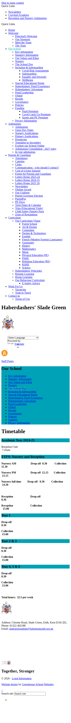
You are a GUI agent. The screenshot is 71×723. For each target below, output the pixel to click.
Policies (19, 105)
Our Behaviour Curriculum (30, 280)
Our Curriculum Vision (27, 220)
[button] (16, 24)
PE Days (20, 202)
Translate (19, 343)
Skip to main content (12, 2)
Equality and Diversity (34, 76)
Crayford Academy (18, 15)
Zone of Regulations (26, 214)
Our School (14, 48)
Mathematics (29, 248)
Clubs (18, 164)
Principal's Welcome (26, 36)
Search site (7, 693)
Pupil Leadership (24, 92)
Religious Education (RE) (36, 261)
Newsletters (14, 11)
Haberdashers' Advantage (29, 89)
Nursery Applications (26, 133)
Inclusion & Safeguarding (29, 67)
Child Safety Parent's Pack (29, 211)
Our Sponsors (22, 39)
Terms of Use (22, 298)
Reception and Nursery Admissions (27, 18)
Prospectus (21, 139)
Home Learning (23, 277)
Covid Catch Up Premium (36, 114)
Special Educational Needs (29, 83)
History (26, 245)
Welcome (13, 33)
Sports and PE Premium (35, 117)
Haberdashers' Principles (28, 270)
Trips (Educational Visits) (29, 208)
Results (19, 98)
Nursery (19, 61)
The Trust (20, 45)
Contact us (14, 295)
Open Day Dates (24, 130)
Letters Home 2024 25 (27, 180)
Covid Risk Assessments (35, 70)
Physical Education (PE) (35, 255)
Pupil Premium (30, 111)
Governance (21, 101)
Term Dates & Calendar (28, 205)
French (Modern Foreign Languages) (42, 239)
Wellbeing (27, 80)
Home (11, 29)
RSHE (25, 264)
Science (26, 267)
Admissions (14, 123)
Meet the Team (23, 42)
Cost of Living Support (27, 170)
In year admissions (25, 151)
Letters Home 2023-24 (27, 176)
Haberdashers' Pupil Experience (32, 86)
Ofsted (18, 95)
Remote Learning (24, 273)
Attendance (21, 158)
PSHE (25, 258)
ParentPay (20, 198)
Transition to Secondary (28, 142)
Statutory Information (26, 55)
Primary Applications (26, 136)
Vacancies (20, 289)
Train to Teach (23, 292)
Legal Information (22, 678)
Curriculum (14, 217)
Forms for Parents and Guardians (33, 173)
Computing (28, 230)
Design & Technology (34, 233)
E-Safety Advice (31, 283)
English (26, 236)
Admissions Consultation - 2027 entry (35, 148)
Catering (19, 161)
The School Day (24, 64)
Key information (24, 51)
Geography (28, 242)
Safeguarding (29, 73)
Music (25, 252)
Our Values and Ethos (27, 58)
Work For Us (15, 286)
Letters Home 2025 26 (27, 183)
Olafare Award (23, 189)
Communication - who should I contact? (37, 167)
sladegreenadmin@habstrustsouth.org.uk (31, 628)
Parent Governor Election (29, 195)
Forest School (29, 223)
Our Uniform (22, 192)
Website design (9, 684)
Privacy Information (26, 120)
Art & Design (29, 227)
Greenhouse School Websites (38, 684)
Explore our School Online (29, 145)
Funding (19, 108)
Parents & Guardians (19, 155)
